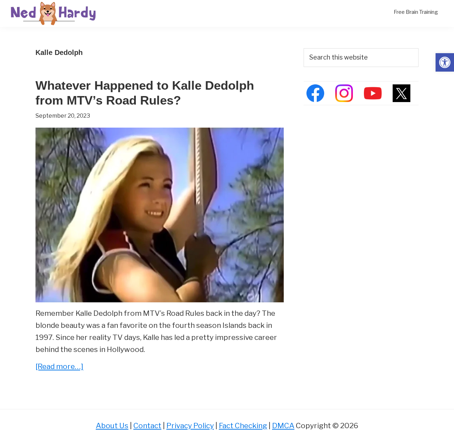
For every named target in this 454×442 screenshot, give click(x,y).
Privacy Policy (190, 425)
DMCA (283, 425)
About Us (112, 425)
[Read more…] (59, 367)
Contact (147, 425)
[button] (445, 62)
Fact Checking (243, 425)
